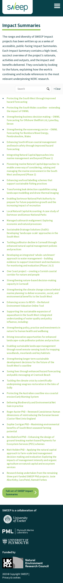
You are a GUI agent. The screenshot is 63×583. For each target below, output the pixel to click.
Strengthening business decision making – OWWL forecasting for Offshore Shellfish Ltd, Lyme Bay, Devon (33, 120)
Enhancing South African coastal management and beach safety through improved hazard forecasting (31, 145)
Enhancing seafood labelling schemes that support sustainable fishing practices (29, 182)
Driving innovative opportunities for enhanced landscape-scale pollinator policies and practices (33, 338)
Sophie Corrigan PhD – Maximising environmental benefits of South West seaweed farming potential (33, 428)
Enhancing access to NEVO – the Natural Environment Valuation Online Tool (28, 304)
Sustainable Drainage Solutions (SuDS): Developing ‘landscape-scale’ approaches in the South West (32, 233)
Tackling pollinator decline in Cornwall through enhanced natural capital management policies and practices (32, 246)
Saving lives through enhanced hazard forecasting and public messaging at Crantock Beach (34, 373)
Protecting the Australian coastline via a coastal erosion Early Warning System (32, 395)
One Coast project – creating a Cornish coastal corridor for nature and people (32, 273)
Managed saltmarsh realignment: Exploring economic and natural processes (30, 222)
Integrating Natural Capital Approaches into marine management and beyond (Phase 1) (30, 156)
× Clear (57, 88)
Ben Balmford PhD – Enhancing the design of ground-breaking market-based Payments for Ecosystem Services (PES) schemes (31, 440)
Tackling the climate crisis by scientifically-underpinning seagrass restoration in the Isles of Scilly (33, 384)
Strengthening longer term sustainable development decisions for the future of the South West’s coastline (30, 362)
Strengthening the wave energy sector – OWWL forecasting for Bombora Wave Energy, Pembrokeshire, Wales (32, 133)
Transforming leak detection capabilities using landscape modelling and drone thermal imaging (33, 191)
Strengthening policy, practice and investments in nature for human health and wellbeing (33, 329)
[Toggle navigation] (56, 6)
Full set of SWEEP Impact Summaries (19, 493)
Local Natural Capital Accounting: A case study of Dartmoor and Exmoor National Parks (33, 213)
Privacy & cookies (11, 577)
